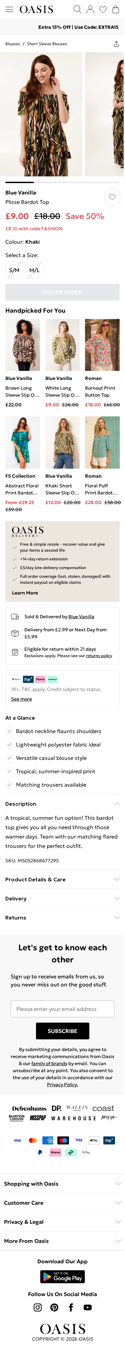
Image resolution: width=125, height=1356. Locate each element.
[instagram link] (35, 1303)
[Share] (111, 44)
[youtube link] (85, 1303)
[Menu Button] (9, 9)
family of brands (58, 1059)
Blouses (12, 43)
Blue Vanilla (20, 187)
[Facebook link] (68, 1303)
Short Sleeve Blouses (47, 43)
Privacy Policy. (83, 1081)
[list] (60, 115)
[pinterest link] (52, 1303)
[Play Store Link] (60, 1272)
